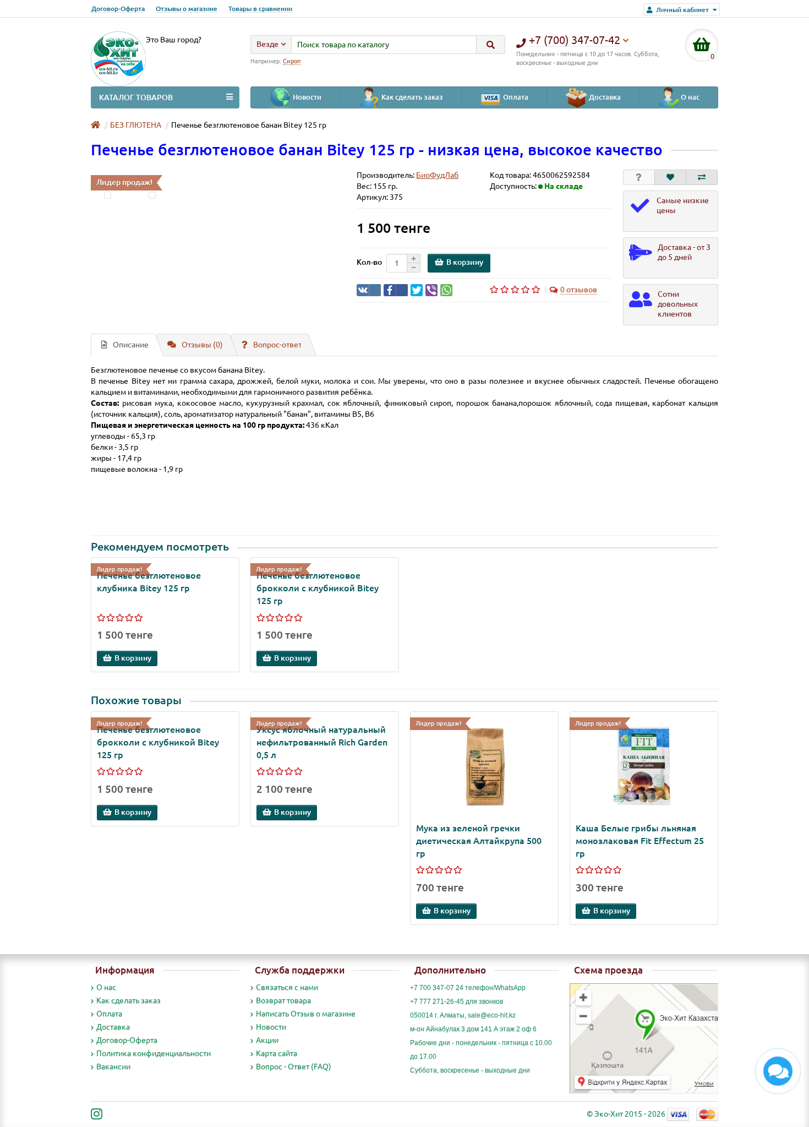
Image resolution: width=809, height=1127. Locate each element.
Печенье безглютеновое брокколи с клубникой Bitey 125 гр (317, 588)
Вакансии (113, 1066)
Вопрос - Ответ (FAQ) (293, 1066)
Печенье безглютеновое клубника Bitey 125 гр (149, 581)
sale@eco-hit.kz (492, 1015)
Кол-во (369, 262)
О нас (689, 97)
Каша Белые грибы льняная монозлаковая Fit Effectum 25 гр (640, 840)
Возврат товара (283, 1000)
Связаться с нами (287, 987)
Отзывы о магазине (186, 8)
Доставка (604, 97)
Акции (267, 1040)
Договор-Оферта (118, 8)
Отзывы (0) (202, 344)
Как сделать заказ (411, 97)
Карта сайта (276, 1053)
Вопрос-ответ (277, 344)
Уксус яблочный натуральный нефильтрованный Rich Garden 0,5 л (321, 742)
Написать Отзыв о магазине (306, 1013)
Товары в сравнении (260, 8)
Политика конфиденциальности (153, 1053)
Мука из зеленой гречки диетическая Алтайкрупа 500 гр (479, 840)
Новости (306, 97)
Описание (131, 344)
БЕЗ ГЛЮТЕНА (135, 125)
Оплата (514, 97)
